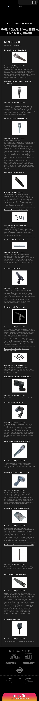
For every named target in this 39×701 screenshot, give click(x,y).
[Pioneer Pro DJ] (28, 656)
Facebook (17, 687)
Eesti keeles (21, 2)
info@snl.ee (27, 23)
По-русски (25, 2)
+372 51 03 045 (14, 23)
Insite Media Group (21, 683)
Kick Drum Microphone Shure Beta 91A (16, 508)
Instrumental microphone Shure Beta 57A (17, 441)
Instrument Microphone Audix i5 (14, 172)
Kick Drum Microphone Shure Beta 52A (16, 472)
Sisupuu (30, 681)
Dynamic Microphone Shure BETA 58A (16, 118)
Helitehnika (7, 45)
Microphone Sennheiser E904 (13, 402)
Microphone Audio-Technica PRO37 (15, 307)
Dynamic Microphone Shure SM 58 (15, 50)
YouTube (21, 687)
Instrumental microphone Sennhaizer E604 (17, 377)
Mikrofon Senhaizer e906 (12, 619)
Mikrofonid (17, 45)
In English (29, 2)
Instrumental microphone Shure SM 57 (16, 574)
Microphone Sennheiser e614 (13, 268)
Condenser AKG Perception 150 (14, 240)
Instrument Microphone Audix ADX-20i (16, 210)
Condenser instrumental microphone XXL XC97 (19, 545)
